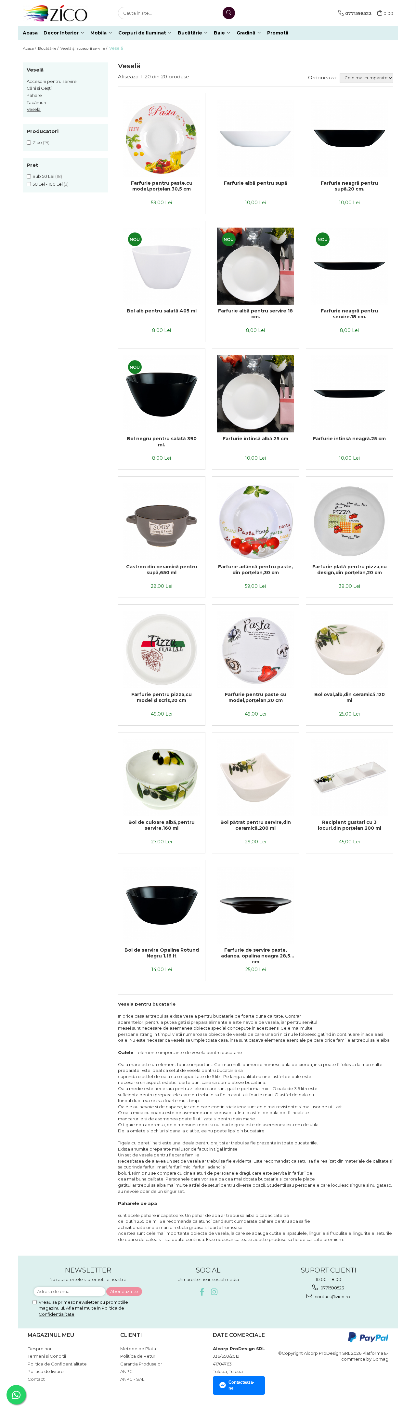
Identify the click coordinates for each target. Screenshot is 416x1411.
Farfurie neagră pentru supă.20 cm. (349, 186)
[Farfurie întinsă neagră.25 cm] (349, 393)
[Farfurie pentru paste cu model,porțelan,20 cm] (255, 649)
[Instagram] (214, 1292)
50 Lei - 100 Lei (47, 184)
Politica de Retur (137, 1356)
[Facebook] (202, 1292)
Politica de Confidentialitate (57, 1363)
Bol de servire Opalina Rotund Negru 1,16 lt (161, 953)
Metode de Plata (138, 1348)
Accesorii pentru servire (52, 81)
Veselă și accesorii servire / (84, 48)
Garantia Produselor (141, 1363)
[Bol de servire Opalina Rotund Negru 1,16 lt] (161, 905)
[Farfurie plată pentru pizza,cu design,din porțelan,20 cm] (349, 521)
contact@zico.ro (332, 1296)
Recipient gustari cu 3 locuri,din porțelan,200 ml (349, 825)
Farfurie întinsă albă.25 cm (255, 439)
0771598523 (331, 1287)
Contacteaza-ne (241, 1385)
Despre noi (39, 1348)
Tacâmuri (36, 102)
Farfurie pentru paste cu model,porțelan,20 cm (255, 697)
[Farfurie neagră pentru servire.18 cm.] (349, 266)
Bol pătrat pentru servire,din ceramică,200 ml (255, 825)
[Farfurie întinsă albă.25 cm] (255, 393)
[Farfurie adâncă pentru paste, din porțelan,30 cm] (255, 521)
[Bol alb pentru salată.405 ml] (161, 266)
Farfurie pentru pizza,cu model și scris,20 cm (161, 697)
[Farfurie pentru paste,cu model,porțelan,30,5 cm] (161, 138)
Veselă (34, 109)
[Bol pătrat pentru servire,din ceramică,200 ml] (255, 777)
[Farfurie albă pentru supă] (255, 138)
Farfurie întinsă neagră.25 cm (349, 439)
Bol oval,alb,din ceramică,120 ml (349, 697)
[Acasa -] (55, 13)
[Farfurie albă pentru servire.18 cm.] (255, 266)
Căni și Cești (39, 88)
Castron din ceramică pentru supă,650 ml (161, 569)
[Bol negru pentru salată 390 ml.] (161, 393)
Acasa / (30, 48)
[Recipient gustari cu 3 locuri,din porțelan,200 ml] (349, 777)
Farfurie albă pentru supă (255, 183)
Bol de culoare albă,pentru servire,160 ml (161, 825)
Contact (36, 1379)
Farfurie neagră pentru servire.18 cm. (349, 314)
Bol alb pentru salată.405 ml (162, 311)
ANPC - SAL (132, 1379)
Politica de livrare (46, 1371)
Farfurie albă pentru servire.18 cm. (255, 314)
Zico (37, 142)
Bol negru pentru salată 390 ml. (162, 441)
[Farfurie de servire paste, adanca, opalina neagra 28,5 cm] (255, 905)
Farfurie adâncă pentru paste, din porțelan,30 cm (255, 569)
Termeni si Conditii (47, 1356)
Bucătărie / (48, 48)
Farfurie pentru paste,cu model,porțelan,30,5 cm (161, 186)
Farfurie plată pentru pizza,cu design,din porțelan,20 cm (349, 569)
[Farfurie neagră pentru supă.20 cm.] (349, 138)
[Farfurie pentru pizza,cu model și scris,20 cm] (161, 649)
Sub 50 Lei (43, 176)
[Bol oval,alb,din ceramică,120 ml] (349, 649)
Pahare (34, 95)
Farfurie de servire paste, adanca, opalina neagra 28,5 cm (255, 956)
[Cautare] (229, 13)
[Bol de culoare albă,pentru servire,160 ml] (161, 777)
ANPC (126, 1371)
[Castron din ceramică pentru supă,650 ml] (161, 521)
